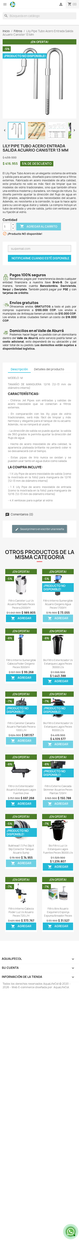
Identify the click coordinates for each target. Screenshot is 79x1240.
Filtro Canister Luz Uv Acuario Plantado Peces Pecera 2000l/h (21, 604)
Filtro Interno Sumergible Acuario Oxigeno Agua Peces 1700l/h (58, 604)
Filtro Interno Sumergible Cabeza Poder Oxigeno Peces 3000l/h (21, 663)
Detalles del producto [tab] (49, 369)
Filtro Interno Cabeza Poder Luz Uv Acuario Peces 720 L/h (21, 912)
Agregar (21, 618)
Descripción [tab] (19, 369)
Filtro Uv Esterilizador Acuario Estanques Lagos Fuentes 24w (21, 789)
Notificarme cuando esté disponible (40, 258)
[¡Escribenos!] (70, 1231)
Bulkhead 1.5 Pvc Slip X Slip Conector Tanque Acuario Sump (21, 849)
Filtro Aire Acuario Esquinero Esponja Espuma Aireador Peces (58, 912)
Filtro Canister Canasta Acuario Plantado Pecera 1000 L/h (21, 726)
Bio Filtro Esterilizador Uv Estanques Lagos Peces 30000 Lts (58, 663)
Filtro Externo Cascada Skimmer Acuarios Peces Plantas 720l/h (57, 789)
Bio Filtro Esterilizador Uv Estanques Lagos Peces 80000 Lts (58, 726)
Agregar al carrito (38, 226)
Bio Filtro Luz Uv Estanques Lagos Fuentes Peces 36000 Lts (58, 849)
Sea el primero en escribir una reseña (42, 529)
